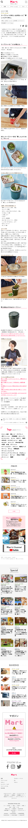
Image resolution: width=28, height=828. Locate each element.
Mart (10, 807)
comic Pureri (13, 810)
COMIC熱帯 (6, 810)
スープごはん (10, 23)
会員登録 (13, 795)
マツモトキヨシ (6, 438)
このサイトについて (7, 793)
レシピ (10, 20)
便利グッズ (23, 446)
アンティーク (5, 457)
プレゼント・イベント (18, 778)
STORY (18, 805)
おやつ (19, 438)
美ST (14, 807)
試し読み (14, 753)
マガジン (16, 782)
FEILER (4, 440)
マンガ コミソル (21, 810)
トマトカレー (5, 455)
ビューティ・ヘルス (5, 784)
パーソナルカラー (6, 446)
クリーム (4, 448)
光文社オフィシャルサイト (9, 796)
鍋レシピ (13, 434)
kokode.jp (6, 813)
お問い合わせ (6, 795)
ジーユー (13, 455)
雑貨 (2, 778)
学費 (3, 444)
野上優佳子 (4, 23)
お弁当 (6, 20)
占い (15, 780)
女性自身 (14, 808)
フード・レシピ (14, 6)
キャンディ (22, 436)
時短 (3, 20)
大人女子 (4, 442)
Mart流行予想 (19, 442)
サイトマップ (14, 798)
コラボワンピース (12, 440)
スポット (2, 782)
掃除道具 (16, 448)
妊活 (21, 440)
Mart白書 (3, 788)
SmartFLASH (20, 808)
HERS (23, 805)
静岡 (24, 438)
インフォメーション (20, 793)
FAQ (14, 793)
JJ (4, 805)
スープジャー (21, 20)
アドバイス (14, 444)
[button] (1, 6)
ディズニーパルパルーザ (8, 450)
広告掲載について (20, 795)
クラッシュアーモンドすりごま (10, 453)
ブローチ (15, 446)
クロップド (11, 442)
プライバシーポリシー (20, 796)
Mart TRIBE (21, 455)
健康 (12, 457)
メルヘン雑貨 (5, 434)
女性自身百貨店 (21, 813)
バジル (13, 438)
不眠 (8, 444)
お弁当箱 (15, 20)
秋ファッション (6, 436)
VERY (14, 805)
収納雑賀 (14, 436)
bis (18, 807)
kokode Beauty (13, 813)
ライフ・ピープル (4, 786)
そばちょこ (23, 453)
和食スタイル (7, 808)
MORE (14, 511)
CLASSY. (8, 805)
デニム (10, 448)
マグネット (20, 434)
